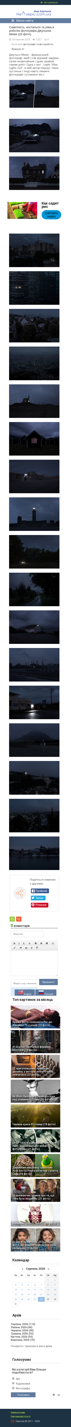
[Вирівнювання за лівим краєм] (36, 943)
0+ (23, 49)
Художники (23, 1383)
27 (35, 1299)
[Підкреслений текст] (24, 943)
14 (41, 1290)
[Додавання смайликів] (53, 943)
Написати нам (18, 1412)
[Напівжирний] (14, 943)
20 (35, 1294)
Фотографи (23, 1388)
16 (55, 1290)
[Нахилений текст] (19, 943)
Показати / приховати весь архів (31, 1346)
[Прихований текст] (21, 948)
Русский (48, 994)
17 (16, 1294)
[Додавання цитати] (26, 948)
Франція (16, 49)
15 (48, 1290)
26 (28, 1299)
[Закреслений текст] (29, 943)
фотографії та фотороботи (38, 44)
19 (28, 1294)
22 (48, 1294)
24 (16, 1299)
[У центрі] (41, 943)
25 (22, 1299)
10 (16, 1290)
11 (22, 1290)
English (27, 994)
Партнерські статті (21, 1416)
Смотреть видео (51, 214)
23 (55, 1294)
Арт (18, 1378)
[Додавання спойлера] (37, 948)
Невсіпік (34, 11)
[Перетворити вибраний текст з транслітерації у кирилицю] (32, 948)
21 (41, 1294)
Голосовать (23, 1394)
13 (35, 1290)
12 (28, 1290)
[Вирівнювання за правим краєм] (47, 943)
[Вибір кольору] (14, 948)
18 (22, 1294)
